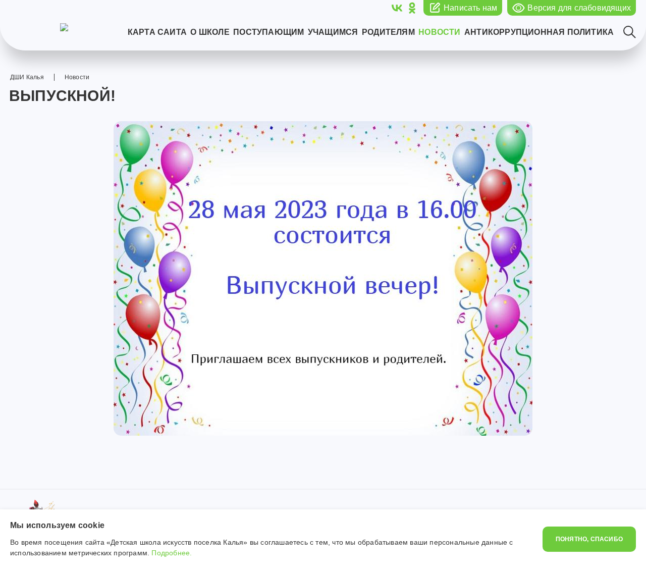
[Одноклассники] (412, 8)
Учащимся (333, 32)
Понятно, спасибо (589, 539)
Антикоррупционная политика (539, 32)
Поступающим (268, 32)
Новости (439, 32)
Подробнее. (171, 553)
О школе (209, 32)
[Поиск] (629, 32)
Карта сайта (157, 32)
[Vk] (397, 8)
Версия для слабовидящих (579, 8)
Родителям (388, 32)
